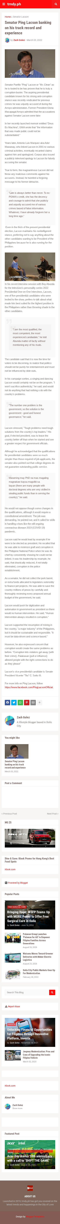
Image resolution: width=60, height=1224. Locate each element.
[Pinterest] (26, 702)
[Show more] (39, 702)
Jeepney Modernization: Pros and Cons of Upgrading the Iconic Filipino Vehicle (38, 1054)
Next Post (52, 813)
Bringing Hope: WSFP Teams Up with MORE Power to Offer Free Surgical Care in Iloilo (28, 916)
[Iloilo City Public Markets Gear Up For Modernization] (13, 974)
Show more (17, 1108)
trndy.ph (14, 4)
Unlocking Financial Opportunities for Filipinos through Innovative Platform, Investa (29, 1034)
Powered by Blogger (18, 882)
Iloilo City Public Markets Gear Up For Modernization (39, 972)
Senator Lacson (21, 17)
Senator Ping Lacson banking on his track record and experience (15, 764)
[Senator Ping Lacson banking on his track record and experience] (16, 751)
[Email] (33, 702)
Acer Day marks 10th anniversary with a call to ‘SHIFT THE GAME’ (29, 1158)
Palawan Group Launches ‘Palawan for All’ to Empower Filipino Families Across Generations (36, 939)
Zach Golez (23, 717)
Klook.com (10, 869)
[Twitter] (14, 702)
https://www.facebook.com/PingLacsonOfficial (29, 687)
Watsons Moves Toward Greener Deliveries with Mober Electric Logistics (38, 956)
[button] (3, 4)
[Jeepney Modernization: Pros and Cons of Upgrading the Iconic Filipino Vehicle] (13, 1055)
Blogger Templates (35, 1216)
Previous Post (10, 813)
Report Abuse (14, 1006)
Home (8, 17)
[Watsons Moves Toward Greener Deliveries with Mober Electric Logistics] (13, 957)
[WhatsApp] (20, 702)
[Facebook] (7, 702)
